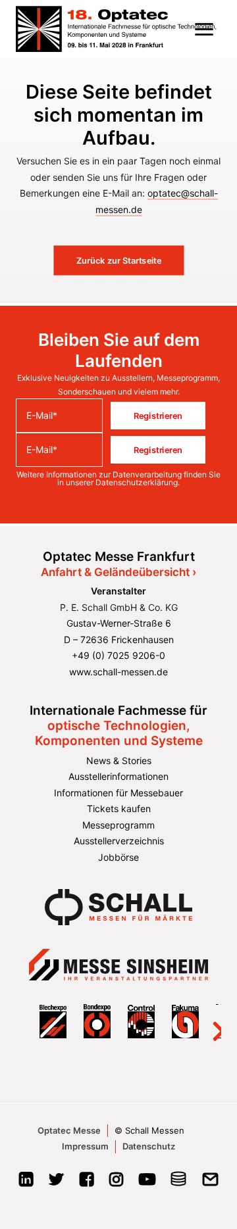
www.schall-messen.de (118, 671)
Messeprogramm (118, 825)
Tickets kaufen (119, 808)
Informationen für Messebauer (118, 792)
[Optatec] (117, 29)
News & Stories (118, 760)
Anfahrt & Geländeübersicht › (118, 572)
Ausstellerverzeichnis (119, 840)
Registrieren (158, 415)
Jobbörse (118, 857)
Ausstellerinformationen (118, 776)
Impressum (85, 1146)
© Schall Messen (149, 1130)
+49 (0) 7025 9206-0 (118, 655)
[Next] (210, 1021)
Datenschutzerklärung (136, 482)
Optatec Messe (69, 1130)
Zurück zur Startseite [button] (118, 260)
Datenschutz (148, 1146)
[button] (204, 29)
